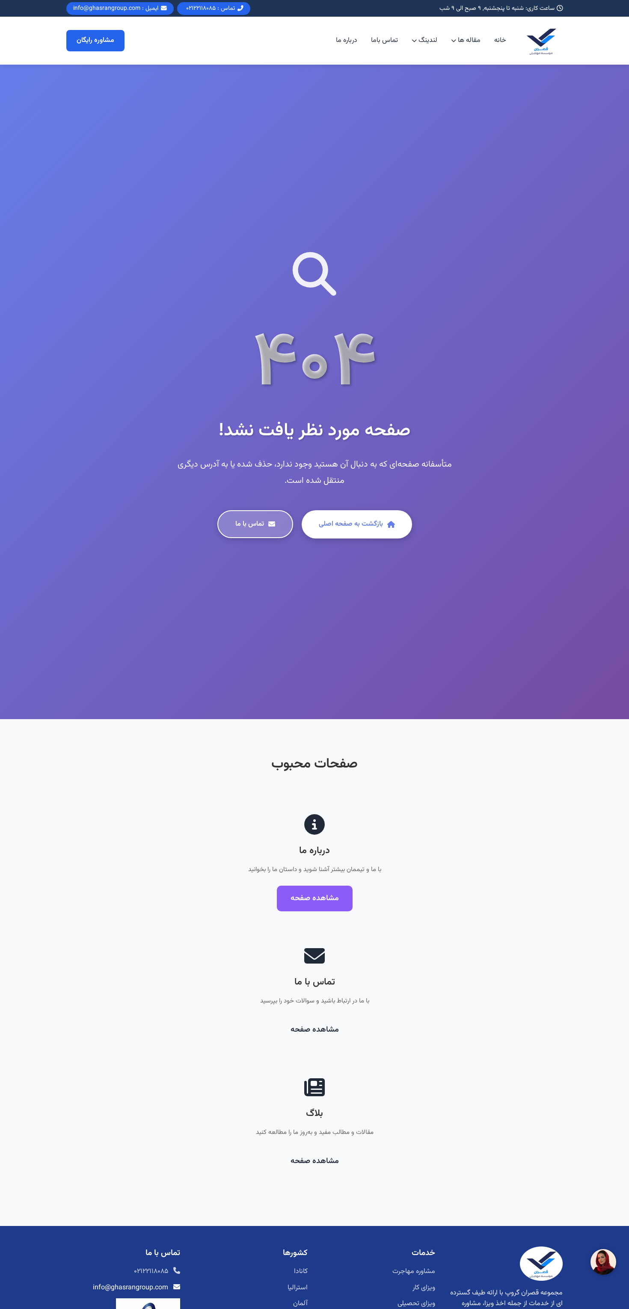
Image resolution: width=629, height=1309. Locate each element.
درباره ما (346, 41)
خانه (500, 41)
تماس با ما (249, 524)
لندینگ (427, 41)
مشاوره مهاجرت (413, 1271)
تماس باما (384, 41)
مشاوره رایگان (95, 41)
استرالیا (298, 1287)
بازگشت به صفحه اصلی (351, 524)
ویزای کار (423, 1287)
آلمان (300, 1303)
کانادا (301, 1271)
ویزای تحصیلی (416, 1303)
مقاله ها (469, 41)
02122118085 (151, 1271)
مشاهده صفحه (315, 898)
